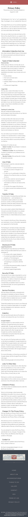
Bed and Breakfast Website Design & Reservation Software (15, 514)
